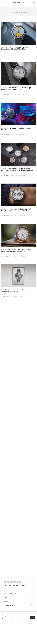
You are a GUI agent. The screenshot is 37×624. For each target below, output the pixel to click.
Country (6, 601)
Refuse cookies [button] (24, 617)
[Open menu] (34, 2)
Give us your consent (9, 609)
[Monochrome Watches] (18, 2)
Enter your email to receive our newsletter (15, 585)
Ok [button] (32, 617)
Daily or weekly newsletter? (11, 593)
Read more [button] (10, 620)
